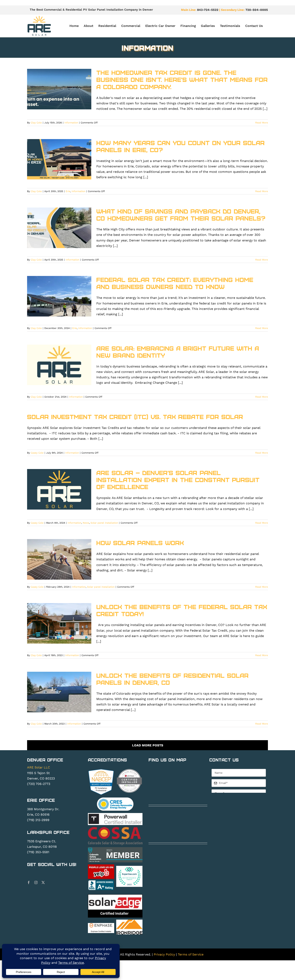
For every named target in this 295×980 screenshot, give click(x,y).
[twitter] (43, 882)
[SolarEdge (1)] (115, 896)
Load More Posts (147, 745)
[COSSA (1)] (115, 828)
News (86, 522)
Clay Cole (36, 122)
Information (71, 122)
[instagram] (36, 882)
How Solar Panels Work (140, 542)
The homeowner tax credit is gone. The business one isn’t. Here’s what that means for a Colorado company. (182, 79)
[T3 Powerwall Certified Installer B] (115, 814)
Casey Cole (37, 452)
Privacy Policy (164, 954)
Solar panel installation (104, 522)
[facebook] (28, 882)
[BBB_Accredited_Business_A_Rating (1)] (101, 881)
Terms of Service (190, 954)
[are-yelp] (101, 866)
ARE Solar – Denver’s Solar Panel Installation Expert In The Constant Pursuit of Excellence (177, 479)
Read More (261, 122)
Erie (68, 191)
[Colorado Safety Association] (115, 849)
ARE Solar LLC (38, 767)
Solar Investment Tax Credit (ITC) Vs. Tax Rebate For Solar (135, 416)
